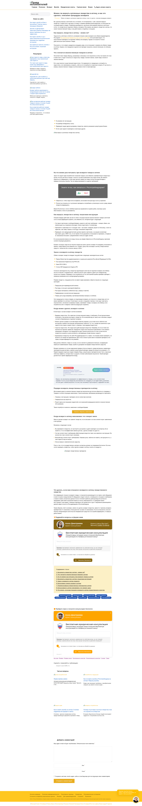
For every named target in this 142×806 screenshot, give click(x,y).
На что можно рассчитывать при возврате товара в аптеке (74, 577)
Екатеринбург (59, 804)
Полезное (42, 7)
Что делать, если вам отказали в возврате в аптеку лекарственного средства (80, 590)
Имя (83, 765)
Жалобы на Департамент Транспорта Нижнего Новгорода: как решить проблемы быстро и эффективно (40, 31)
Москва (33, 804)
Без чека (56, 658)
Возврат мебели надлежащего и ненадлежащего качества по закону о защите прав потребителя (40, 92)
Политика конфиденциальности (50, 794)
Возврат (49, 7)
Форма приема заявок (60, 679)
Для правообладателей (69, 796)
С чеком (103, 658)
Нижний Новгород (74, 804)
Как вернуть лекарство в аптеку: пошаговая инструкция (73, 579)
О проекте (80, 796)
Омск (82, 804)
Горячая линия (81, 7)
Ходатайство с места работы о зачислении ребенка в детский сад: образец (40, 78)
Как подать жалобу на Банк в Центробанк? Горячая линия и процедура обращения (38, 24)
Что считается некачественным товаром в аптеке (72, 574)
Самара (87, 804)
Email (83, 771)
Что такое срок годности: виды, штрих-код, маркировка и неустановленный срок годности (39, 64)
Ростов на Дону (94, 804)
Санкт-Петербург (41, 804)
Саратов (109, 804)
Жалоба (56, 7)
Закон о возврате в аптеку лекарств (67, 581)
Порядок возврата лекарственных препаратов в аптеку (73, 585)
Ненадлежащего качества (93, 658)
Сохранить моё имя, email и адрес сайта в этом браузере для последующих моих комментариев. (82, 776)
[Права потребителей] (40, 3)
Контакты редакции (35, 794)
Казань (66, 804)
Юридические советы (68, 7)
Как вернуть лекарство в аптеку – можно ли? (70, 572)
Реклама (59, 796)
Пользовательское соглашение (92, 794)
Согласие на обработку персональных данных (42, 796)
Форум (90, 7)
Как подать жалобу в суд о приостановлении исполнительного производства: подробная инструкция (40, 39)
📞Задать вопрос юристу (102, 7)
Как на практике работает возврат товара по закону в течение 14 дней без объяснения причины (40, 108)
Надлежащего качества (79, 658)
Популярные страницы (67, 794)
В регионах (88, 796)
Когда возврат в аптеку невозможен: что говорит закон (73, 588)
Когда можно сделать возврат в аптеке (68, 583)
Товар (107, 658)
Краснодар (103, 804)
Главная (34, 7)
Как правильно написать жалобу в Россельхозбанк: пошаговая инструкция (39, 46)
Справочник (78, 794)
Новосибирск (51, 804)
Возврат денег (68, 658)
